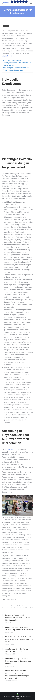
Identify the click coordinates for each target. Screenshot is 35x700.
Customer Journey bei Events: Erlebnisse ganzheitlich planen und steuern (18, 661)
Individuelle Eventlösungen (12, 60)
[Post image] (2, 615)
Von (13, 608)
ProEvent (6, 26)
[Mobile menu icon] (31, 3)
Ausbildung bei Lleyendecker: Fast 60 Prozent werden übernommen (15, 69)
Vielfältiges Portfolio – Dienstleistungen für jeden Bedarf (17, 64)
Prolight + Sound (11, 449)
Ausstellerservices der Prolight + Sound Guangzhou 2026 (17, 650)
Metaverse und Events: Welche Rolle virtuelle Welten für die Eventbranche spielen (19, 639)
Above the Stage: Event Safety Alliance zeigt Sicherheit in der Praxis (19, 628)
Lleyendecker (7, 56)
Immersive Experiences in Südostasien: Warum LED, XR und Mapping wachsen (17, 617)
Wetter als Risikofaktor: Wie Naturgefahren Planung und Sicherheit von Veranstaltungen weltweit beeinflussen (17, 674)
